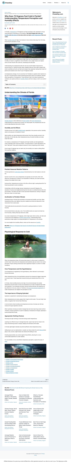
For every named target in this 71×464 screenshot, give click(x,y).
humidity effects (24, 78)
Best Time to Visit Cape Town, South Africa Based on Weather (39, 423)
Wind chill (41, 330)
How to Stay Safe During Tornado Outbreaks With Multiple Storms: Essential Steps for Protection (59, 43)
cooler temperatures (36, 35)
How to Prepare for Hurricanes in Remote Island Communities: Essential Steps (59, 48)
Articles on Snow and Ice (12, 364)
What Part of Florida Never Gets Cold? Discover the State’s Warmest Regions (27, 87)
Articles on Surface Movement (13, 366)
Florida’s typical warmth (24, 217)
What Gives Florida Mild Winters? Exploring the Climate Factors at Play (26, 387)
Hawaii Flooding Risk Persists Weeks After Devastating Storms (10, 423)
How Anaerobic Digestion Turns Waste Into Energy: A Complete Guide (59, 56)
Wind (43, 403)
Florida (18, 13)
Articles (6, 402)
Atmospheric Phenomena (9, 417)
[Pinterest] (10, 28)
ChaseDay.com (61, 17)
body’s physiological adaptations (36, 288)
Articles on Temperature (11, 367)
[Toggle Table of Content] (44, 84)
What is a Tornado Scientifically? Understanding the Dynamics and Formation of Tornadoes (39, 398)
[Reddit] (12, 28)
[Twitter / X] (7, 28)
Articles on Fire (9, 363)
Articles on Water (10, 369)
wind (41, 59)
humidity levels (11, 40)
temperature (13, 31)
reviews (63, 20)
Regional (15, 402)
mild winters (14, 35)
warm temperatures (36, 120)
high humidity (26, 120)
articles (58, 20)
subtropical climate (19, 171)
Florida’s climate (8, 120)
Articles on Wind (10, 371)
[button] (51, 2)
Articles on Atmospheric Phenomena (14, 359)
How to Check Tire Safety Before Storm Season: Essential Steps (39, 436)
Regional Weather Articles (12, 372)
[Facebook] (5, 28)
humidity (38, 222)
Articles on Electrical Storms (12, 361)
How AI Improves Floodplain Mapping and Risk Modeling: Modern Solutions (58, 61)
